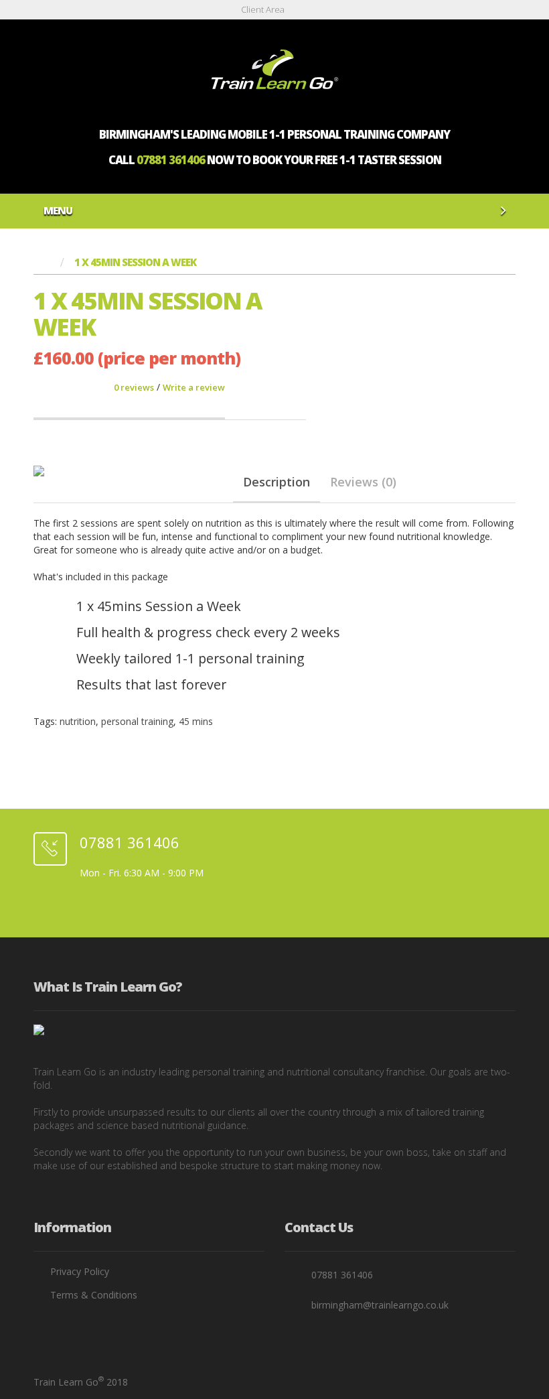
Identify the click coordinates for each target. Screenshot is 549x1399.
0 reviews (134, 387)
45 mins (196, 721)
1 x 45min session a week (135, 262)
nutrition (78, 721)
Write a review (194, 387)
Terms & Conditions (93, 1294)
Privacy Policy (79, 1271)
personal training (137, 721)
